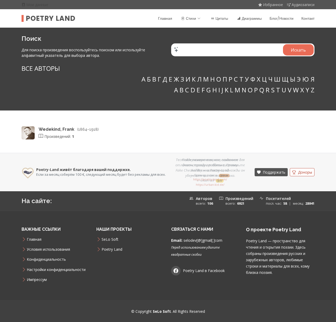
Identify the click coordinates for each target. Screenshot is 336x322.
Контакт (307, 18)
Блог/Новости (281, 18)
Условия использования (48, 249)
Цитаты (222, 18)
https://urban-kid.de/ (210, 185)
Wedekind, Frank (57, 129)
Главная (165, 18)
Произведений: (58, 136)
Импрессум (37, 279)
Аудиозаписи (303, 4)
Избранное (273, 4)
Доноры (304, 172)
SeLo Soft (110, 239)
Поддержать (273, 172)
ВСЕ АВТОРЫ (41, 68)
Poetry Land (50, 18)
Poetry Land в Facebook (204, 270)
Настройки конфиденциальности (56, 269)
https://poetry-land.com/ (210, 179)
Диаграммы (252, 18)
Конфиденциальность (46, 259)
